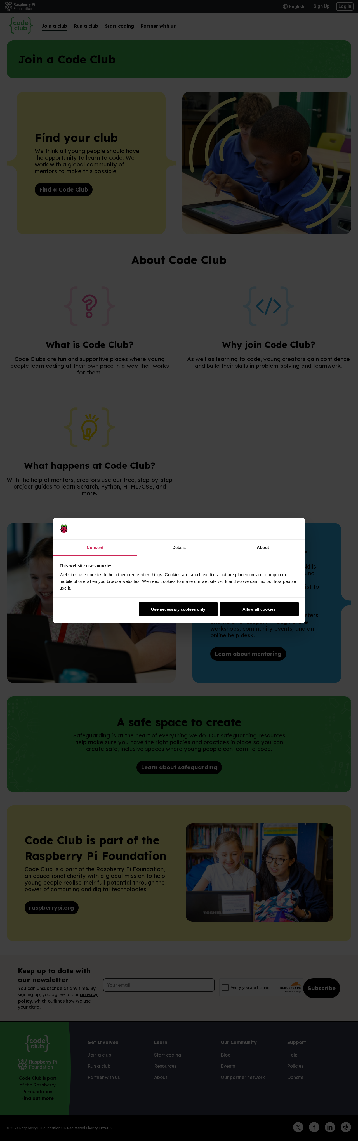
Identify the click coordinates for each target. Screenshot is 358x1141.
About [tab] (263, 547)
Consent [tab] (95, 547)
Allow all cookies (258, 609)
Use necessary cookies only (178, 609)
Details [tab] (179, 547)
